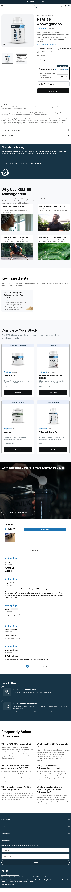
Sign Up (35, 863)
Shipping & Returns (7, 135)
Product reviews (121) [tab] (35, 550)
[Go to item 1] (10, 537)
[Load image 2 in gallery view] (21, 58)
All (38, 15)
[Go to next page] (47, 666)
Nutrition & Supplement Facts (11, 130)
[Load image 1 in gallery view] (7, 58)
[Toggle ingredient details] (30, 292)
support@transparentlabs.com (10, 875)
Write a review (45, 529)
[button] (62, 6)
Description (5, 104)
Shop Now (18, 392)
